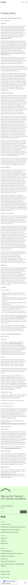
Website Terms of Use (6, 53)
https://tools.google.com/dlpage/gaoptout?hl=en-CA (13, 423)
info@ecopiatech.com (21, 316)
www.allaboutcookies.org (7, 474)
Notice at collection (6, 583)
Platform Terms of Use (19, 53)
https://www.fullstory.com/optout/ (13, 448)
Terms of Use (5, 574)
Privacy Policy (5, 571)
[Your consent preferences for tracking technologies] (25, 582)
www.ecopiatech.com (6, 38)
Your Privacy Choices (10, 581)
